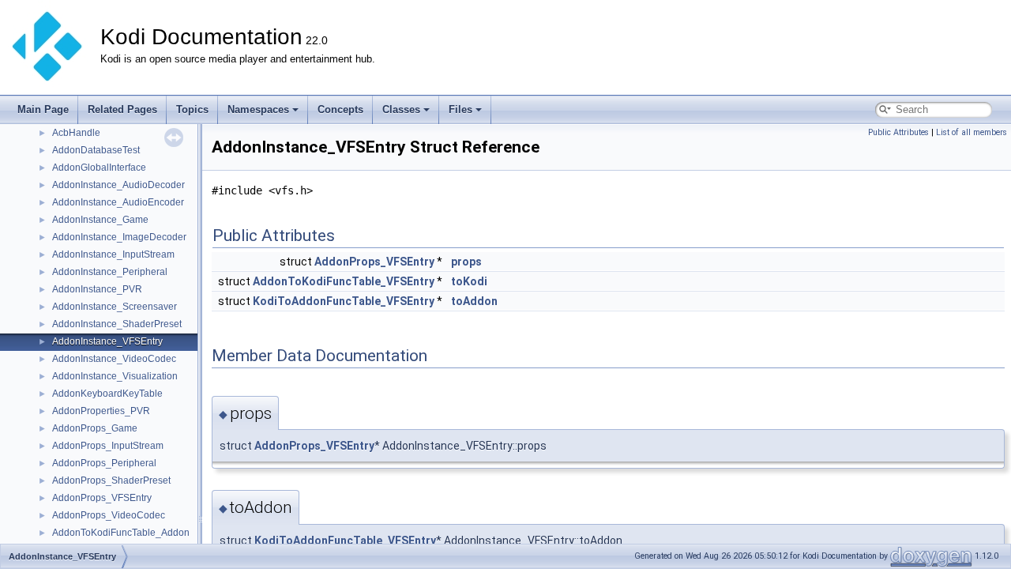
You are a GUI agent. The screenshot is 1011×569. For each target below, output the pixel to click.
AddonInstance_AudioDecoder (118, 184)
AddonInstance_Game (100, 219)
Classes (401, 109)
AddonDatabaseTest (96, 150)
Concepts (340, 109)
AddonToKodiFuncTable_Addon (121, 532)
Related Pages (122, 109)
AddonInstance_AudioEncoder (118, 202)
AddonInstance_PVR (97, 289)
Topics (192, 109)
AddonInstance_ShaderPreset (117, 324)
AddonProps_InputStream (107, 445)
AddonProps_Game (94, 428)
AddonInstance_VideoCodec (114, 358)
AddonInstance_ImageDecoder (119, 237)
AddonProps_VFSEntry (102, 497)
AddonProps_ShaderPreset (111, 480)
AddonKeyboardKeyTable (107, 393)
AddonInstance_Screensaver (114, 306)
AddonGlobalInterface (99, 167)
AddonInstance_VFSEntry (107, 341)
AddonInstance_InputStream (113, 254)
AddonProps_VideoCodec (108, 515)
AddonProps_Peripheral (104, 463)
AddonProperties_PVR (101, 410)
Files (460, 109)
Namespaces (258, 109)
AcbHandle (76, 132)
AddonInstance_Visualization (115, 376)
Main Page (43, 109)
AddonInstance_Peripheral (109, 271)
